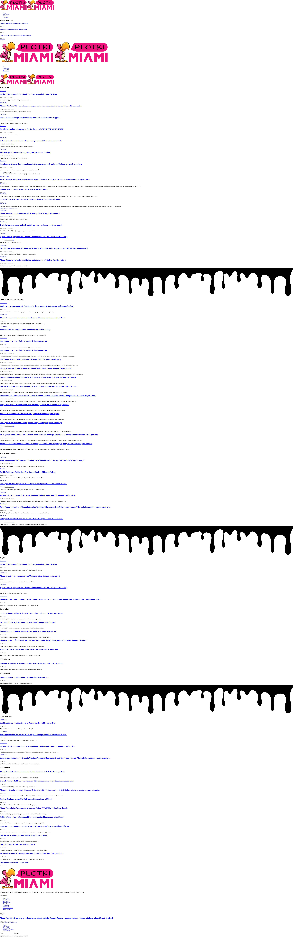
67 (13, 251)
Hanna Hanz (8, 380)
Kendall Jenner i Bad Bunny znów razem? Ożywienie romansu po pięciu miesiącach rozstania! (37, 781)
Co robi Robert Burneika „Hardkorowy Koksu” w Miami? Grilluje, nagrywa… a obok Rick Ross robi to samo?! (44, 248)
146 (5, 643)
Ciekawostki (6, 15)
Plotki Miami (6, 14)
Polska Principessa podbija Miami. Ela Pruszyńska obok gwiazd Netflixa (28, 94)
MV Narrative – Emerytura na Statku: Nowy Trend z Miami (23, 835)
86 (13, 446)
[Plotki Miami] (146, 53)
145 (5, 802)
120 (11, 380)
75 (13, 132)
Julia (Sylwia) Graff (8, 908)
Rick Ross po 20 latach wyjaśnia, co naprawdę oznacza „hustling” (25, 152)
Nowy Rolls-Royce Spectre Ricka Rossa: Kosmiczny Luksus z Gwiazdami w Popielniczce (34, 405)
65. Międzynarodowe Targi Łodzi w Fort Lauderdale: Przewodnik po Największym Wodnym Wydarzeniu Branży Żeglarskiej (49, 435)
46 (13, 155)
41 (13, 228)
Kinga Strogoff (6, 899)
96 (13, 463)
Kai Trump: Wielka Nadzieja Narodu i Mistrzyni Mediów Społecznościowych (30, 359)
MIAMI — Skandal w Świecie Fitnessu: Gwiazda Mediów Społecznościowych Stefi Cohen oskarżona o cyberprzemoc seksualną (49, 790)
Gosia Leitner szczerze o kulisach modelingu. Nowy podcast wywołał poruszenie (31, 225)
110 (5, 847)
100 (13, 144)
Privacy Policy (6, 928)
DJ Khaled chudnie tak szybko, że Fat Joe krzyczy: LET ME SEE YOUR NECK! (31, 129)
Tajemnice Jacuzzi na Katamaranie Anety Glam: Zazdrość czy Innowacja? (29, 649)
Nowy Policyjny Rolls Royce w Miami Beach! (17, 844)
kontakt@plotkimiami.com (10, 922)
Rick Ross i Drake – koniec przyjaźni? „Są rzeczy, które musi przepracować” (24, 189)
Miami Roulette (7, 909)
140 (12, 389)
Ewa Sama (5, 901)
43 (13, 97)
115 (5, 652)
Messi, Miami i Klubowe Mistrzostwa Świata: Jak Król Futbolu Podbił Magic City (32, 772)
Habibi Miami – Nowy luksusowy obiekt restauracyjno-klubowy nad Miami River (32, 817)
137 (5, 625)
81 (13, 167)
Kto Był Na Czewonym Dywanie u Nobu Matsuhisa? (13, 29)
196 (13, 426)
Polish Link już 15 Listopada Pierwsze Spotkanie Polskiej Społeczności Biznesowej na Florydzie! (37, 495)
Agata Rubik (6, 905)
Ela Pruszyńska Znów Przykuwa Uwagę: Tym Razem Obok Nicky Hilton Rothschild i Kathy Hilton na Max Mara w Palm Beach (50, 599)
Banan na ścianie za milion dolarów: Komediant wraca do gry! (24, 677)
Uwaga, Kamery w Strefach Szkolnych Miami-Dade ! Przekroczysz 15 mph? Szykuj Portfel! (36, 368)
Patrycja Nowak (9, 97)
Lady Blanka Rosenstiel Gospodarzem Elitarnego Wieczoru (15, 35)
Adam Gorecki (8, 389)
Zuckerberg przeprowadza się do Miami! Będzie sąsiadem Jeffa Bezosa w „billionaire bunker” (37, 306)
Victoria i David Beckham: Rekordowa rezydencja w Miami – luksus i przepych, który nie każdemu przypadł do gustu (46, 444)
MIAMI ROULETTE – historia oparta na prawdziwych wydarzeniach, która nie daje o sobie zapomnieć (40, 106)
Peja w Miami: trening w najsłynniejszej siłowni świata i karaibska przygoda (30, 118)
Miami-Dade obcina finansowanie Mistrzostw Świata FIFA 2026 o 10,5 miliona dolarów (34, 808)
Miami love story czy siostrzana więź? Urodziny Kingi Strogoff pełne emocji (30, 213)
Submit (16, 933)
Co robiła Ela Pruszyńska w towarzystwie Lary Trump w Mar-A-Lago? (28, 622)
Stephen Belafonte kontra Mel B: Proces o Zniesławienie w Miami (26, 799)
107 (13, 498)
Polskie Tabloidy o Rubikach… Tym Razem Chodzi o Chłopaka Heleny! (28, 472)
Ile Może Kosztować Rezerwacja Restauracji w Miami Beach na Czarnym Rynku (31, 853)
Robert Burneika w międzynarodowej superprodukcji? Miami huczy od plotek (30, 141)
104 (13, 362)
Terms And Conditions (8, 929)
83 (13, 371)
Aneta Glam (6, 906)
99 (13, 510)
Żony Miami (6, 17)
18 (13, 109)
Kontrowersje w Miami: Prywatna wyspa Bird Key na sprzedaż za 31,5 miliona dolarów (34, 826)
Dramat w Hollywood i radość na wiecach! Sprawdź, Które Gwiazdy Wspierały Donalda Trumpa (38, 377)
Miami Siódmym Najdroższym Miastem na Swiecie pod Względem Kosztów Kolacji (33, 260)
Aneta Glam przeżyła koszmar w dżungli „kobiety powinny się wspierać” (28, 631)
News (4, 13)
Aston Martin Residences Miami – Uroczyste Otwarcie (14, 23)
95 (13, 398)
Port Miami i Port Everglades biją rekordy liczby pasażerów (23, 341)
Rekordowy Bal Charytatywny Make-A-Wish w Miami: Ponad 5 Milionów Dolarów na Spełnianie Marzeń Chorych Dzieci (48, 396)
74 (13, 216)
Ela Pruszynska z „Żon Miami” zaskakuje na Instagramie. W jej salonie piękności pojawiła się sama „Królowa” (43, 640)
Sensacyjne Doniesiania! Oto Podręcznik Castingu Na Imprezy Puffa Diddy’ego (31, 423)
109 (5, 775)
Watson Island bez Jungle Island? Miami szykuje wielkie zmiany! (25, 329)
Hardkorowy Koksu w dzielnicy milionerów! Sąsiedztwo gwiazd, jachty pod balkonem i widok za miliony (41, 164)
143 (5, 856)
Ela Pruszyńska (6, 902)
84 (13, 487)
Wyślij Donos (6, 930)
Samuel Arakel (6, 904)
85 (13, 263)
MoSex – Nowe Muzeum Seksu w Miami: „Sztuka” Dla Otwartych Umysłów (29, 414)
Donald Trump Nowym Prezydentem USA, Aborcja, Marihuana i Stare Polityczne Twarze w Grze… (39, 386)
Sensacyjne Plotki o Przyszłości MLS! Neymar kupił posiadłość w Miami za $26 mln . (33, 484)
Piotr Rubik (6, 898)
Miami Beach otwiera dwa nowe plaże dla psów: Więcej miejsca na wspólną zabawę (32, 318)
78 (13, 475)
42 (13, 120)
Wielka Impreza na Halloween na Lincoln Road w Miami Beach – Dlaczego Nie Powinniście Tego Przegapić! (42, 460)
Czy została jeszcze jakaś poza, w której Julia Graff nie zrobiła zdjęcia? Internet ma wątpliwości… (30, 199)
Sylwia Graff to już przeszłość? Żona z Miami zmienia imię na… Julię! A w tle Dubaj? (33, 237)
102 (13, 407)
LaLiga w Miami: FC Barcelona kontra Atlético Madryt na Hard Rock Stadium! (31, 519)
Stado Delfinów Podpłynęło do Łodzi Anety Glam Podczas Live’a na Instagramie (31, 613)
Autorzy (5, 925)
